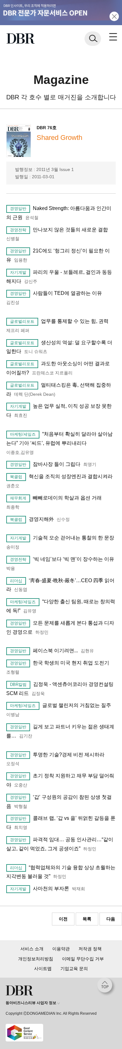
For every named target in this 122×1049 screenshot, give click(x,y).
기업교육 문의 (74, 968)
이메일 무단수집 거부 (83, 958)
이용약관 (61, 948)
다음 (110, 918)
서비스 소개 (31, 948)
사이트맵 (43, 968)
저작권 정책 (90, 948)
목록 (87, 918)
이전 (63, 918)
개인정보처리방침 (35, 958)
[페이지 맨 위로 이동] (106, 987)
